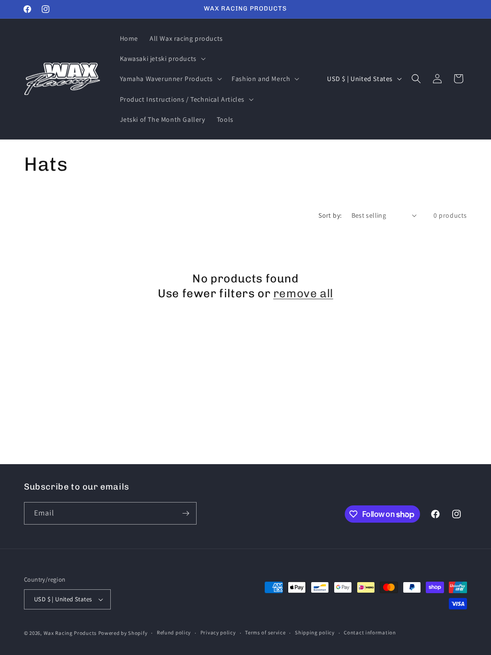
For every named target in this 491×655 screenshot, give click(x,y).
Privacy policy (218, 632)
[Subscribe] (185, 513)
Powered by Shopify (123, 633)
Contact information (370, 632)
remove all (303, 293)
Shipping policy (315, 632)
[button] (162, 58)
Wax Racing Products (70, 633)
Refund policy (174, 632)
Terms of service (265, 632)
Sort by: (329, 215)
